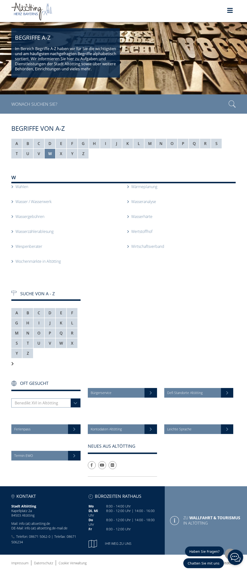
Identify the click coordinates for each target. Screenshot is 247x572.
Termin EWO (23, 455)
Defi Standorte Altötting (185, 392)
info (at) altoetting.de (34, 523)
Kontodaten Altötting (106, 429)
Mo (91, 506)
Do (91, 520)
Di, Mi (93, 510)
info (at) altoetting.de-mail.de (46, 528)
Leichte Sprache (179, 429)
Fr (90, 529)
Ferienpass (22, 429)
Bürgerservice (101, 392)
